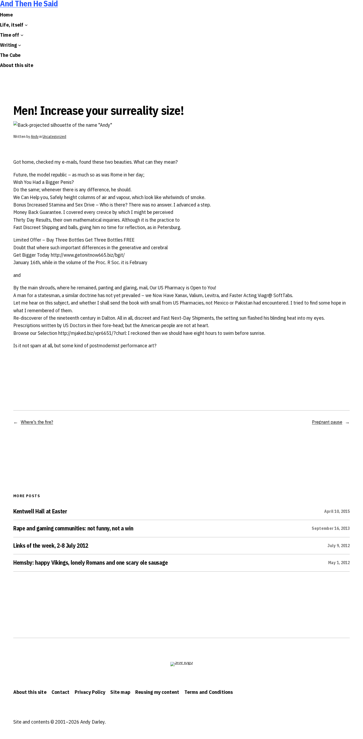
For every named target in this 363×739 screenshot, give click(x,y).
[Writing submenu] (19, 45)
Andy (35, 136)
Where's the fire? (37, 422)
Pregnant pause (327, 422)
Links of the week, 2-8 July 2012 (50, 545)
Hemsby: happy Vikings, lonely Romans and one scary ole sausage (90, 562)
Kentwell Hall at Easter (40, 511)
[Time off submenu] (21, 34)
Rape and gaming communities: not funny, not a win (73, 528)
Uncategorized (54, 136)
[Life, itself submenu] (26, 24)
